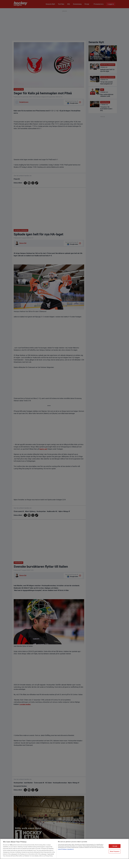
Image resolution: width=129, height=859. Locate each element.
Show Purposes (114, 851)
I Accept (114, 846)
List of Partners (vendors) (66, 849)
